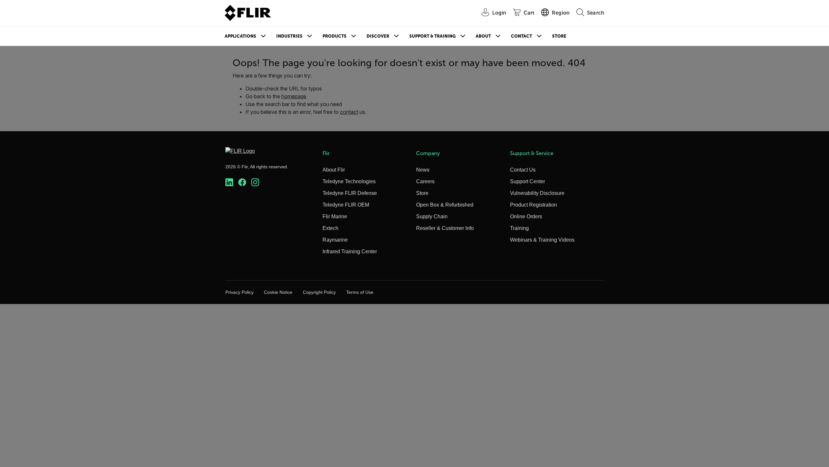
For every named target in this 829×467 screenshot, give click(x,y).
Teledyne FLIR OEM (346, 205)
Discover (378, 36)
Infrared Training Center (350, 251)
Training (519, 228)
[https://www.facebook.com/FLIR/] (242, 182)
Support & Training (432, 36)
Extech (330, 228)
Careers (425, 181)
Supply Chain (432, 216)
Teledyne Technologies (349, 181)
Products (334, 36)
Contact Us (523, 170)
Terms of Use (359, 292)
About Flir (334, 170)
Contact (521, 36)
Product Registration (533, 205)
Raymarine (335, 240)
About (483, 36)
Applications (240, 36)
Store (559, 36)
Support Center (527, 181)
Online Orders (526, 216)
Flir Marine (335, 216)
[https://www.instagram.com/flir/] (255, 182)
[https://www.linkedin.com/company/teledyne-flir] (229, 182)
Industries (289, 36)
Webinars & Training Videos (542, 240)
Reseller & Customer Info (445, 228)
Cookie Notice (278, 292)
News (422, 170)
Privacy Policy (239, 292)
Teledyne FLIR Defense (350, 193)
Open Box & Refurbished (444, 205)
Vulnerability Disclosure (537, 193)
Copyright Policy (319, 292)
